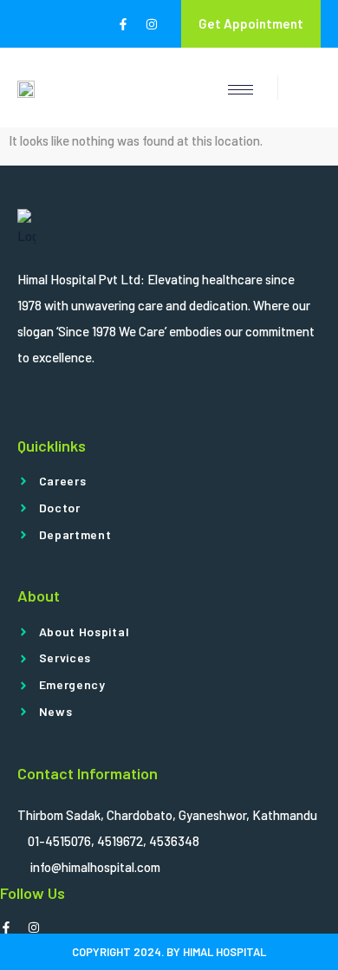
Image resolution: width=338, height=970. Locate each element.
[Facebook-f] (123, 24)
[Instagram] (152, 24)
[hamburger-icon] (240, 89)
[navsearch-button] (299, 87)
